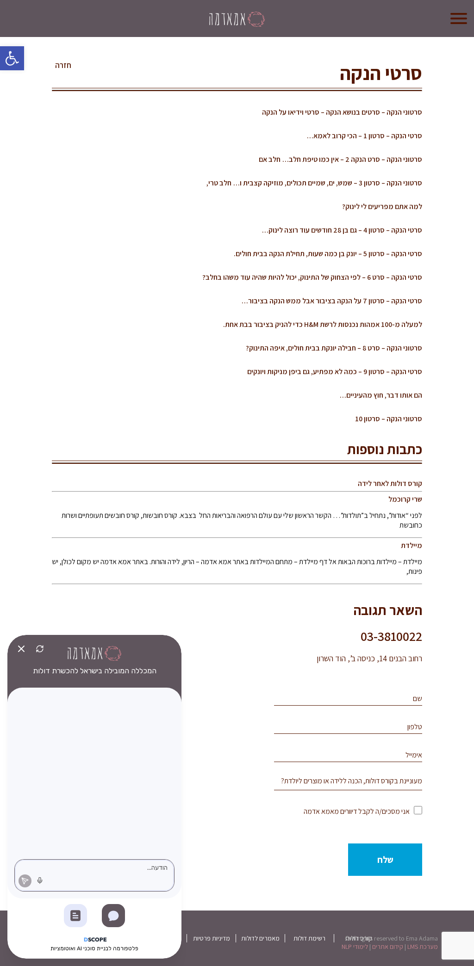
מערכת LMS (422, 946)
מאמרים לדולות (260, 938)
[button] (12, 58)
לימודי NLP (355, 946)
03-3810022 (391, 636)
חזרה (63, 65)
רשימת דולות (309, 938)
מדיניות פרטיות (211, 938)
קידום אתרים (387, 946)
